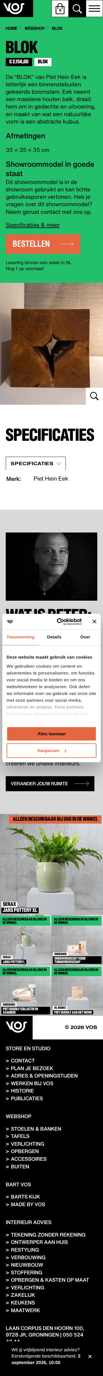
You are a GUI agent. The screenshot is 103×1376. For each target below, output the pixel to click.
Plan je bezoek (32, 1068)
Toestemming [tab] (21, 637)
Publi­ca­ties (27, 1098)
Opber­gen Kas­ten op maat (50, 1279)
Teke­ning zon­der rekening (48, 1234)
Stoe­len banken (36, 1128)
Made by (28, 1204)
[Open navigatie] (94, 8)
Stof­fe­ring (26, 1272)
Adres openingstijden (44, 1075)
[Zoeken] (77, 8)
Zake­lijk (23, 1294)
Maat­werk (25, 1310)
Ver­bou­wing (28, 1257)
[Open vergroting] (51, 344)
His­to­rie (22, 1090)
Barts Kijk (25, 1196)
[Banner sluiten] (94, 622)
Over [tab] (85, 637)
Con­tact (23, 1060)
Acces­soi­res (29, 1158)
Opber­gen (25, 1151)
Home (11, 28)
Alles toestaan (51, 733)
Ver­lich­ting (27, 1143)
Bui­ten (20, 1166)
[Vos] (16, 1027)
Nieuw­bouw (27, 1264)
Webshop (35, 28)
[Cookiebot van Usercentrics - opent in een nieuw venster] (60, 621)
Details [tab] (54, 637)
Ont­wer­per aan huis (39, 1242)
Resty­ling (25, 1249)
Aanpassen (48, 750)
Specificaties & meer (33, 225)
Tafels (20, 1136)
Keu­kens (23, 1302)
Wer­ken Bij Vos (32, 1083)
